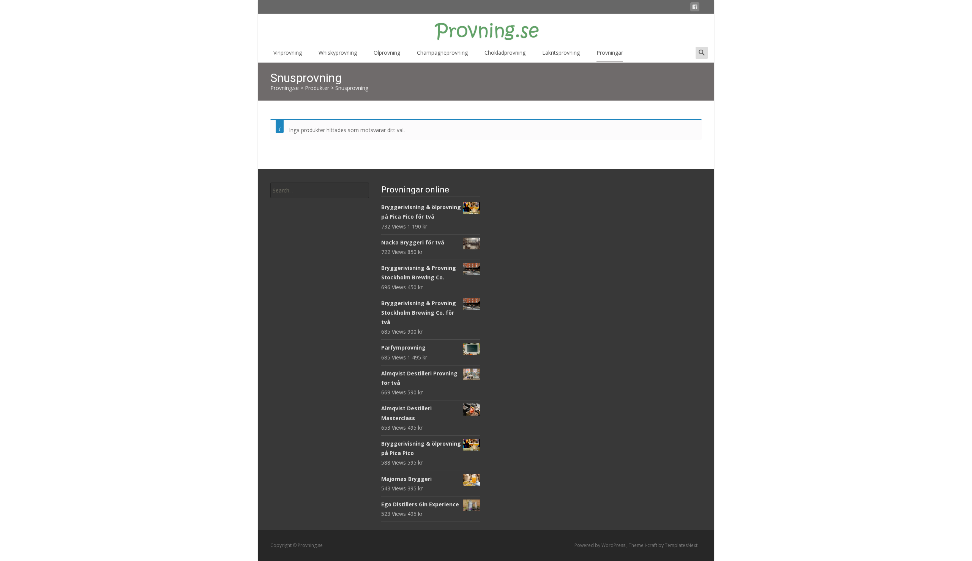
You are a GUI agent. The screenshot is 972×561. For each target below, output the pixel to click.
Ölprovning (387, 52)
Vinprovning (287, 52)
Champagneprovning (442, 52)
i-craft (651, 545)
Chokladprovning (504, 52)
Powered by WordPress (600, 545)
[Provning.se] (486, 29)
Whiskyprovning (338, 52)
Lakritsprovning (561, 52)
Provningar (609, 52)
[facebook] (694, 8)
